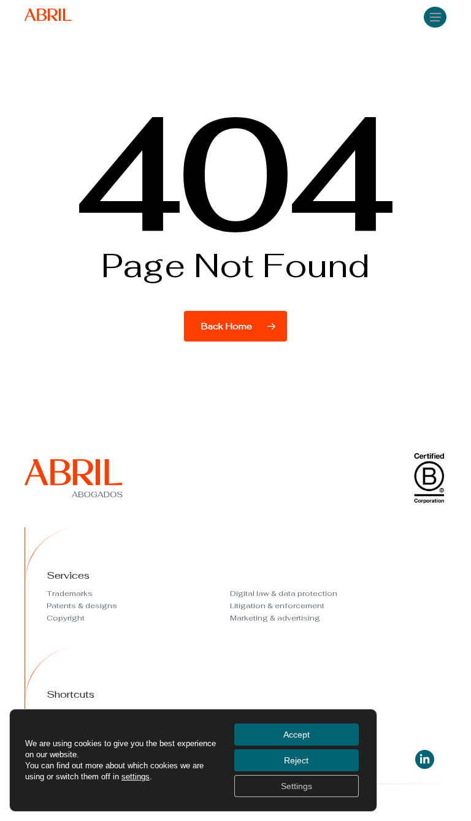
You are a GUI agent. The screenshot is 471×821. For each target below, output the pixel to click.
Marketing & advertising (275, 618)
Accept (296, 734)
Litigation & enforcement (277, 606)
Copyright (66, 618)
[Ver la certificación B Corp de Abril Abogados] (429, 497)
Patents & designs (82, 606)
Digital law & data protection (283, 593)
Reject (296, 760)
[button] (435, 16)
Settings (296, 786)
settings (135, 776)
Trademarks (70, 593)
